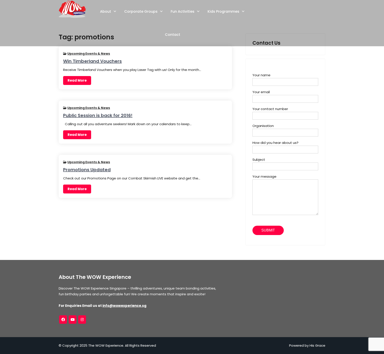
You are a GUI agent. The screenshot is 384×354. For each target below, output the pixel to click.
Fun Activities (182, 11)
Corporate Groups (141, 11)
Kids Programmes (223, 11)
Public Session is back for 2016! (97, 115)
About (105, 11)
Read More (77, 80)
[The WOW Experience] (72, 9)
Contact (172, 34)
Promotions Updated (87, 170)
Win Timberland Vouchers (92, 61)
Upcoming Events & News (88, 53)
